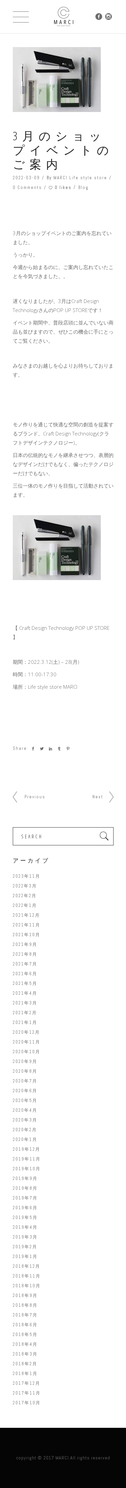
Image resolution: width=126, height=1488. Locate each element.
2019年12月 (26, 1149)
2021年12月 (26, 915)
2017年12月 (26, 1383)
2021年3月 (25, 1003)
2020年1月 (25, 1139)
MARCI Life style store (80, 178)
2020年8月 (25, 1071)
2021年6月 (25, 974)
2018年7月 (25, 1315)
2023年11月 (26, 876)
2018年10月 (27, 1286)
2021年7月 (25, 964)
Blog (83, 187)
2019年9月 (25, 1178)
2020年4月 (25, 1110)
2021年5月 (25, 983)
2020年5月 (25, 1100)
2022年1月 (25, 905)
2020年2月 (25, 1130)
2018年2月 (25, 1364)
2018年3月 (25, 1354)
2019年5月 (25, 1217)
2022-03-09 (26, 178)
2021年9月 (25, 944)
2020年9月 (25, 1061)
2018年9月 (25, 1295)
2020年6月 (25, 1091)
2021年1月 (25, 1022)
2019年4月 (25, 1227)
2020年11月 (26, 1042)
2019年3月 (25, 1237)
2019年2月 (25, 1247)
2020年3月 (25, 1120)
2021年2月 (25, 1013)
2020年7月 (25, 1081)
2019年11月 (27, 1159)
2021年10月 (26, 935)
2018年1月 (25, 1373)
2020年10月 (26, 1052)
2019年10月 (27, 1169)
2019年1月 (25, 1256)
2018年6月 (25, 1325)
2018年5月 (25, 1334)
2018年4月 (25, 1344)
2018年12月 (26, 1266)
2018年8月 (25, 1305)
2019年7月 (25, 1198)
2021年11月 (26, 925)
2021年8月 (25, 954)
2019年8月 (25, 1188)
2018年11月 (27, 1276)
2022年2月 (25, 896)
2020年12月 (26, 1032)
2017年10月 (27, 1403)
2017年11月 (27, 1393)
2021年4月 (25, 993)
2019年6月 (25, 1208)
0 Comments (27, 187)
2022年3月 (25, 886)
